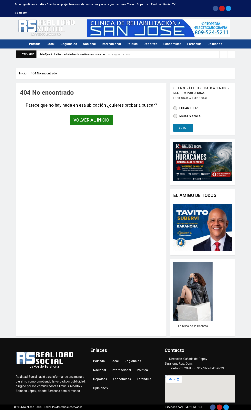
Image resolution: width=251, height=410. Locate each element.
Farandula (194, 44)
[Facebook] (215, 8)
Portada (35, 44)
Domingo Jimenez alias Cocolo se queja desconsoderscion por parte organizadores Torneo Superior (82, 4)
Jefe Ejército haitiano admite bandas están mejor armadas (72, 54)
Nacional (89, 44)
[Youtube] (222, 8)
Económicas (172, 44)
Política (132, 44)
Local (50, 44)
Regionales (68, 44)
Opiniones (214, 44)
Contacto (21, 12)
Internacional (111, 44)
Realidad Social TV (163, 4)
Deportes (150, 44)
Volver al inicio (91, 120)
